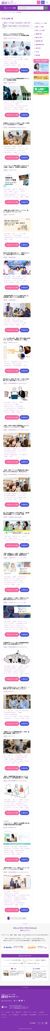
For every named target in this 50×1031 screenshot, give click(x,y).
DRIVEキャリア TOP (6, 12)
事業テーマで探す (39, 26)
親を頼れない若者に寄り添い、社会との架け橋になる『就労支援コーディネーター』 (16, 379)
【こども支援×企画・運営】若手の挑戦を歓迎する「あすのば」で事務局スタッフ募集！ (16, 339)
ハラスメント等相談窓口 (13, 1014)
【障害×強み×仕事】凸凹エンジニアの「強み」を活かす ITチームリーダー (15, 211)
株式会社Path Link (12, 827)
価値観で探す (38, 33)
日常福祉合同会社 (12, 257)
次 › (21, 918)
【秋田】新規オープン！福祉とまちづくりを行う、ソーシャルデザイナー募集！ (16, 868)
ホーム (2, 1012)
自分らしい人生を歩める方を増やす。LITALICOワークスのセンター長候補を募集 (16, 34)
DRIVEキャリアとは (27, 1012)
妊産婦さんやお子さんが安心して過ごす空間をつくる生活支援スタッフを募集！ (16, 123)
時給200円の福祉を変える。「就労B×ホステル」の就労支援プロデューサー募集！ (16, 253)
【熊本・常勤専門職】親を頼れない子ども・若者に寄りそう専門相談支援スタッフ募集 (16, 777)
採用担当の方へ (19, 1012)
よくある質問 (41, 1012)
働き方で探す (38, 37)
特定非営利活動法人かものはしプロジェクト (17, 127)
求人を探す (13, 12)
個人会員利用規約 (32, 1014)
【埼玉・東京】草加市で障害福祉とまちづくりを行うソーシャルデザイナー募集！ (16, 426)
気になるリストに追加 (12, 70)
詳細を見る (25, 70)
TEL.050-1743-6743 (18, 1005)
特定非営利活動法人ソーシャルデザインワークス (18, 429)
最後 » (24, 918)
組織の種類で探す (39, 44)
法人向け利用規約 (24, 1014)
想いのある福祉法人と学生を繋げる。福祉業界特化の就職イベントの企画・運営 (16, 513)
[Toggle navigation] (47, 2)
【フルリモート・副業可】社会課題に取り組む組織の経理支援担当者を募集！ (16, 823)
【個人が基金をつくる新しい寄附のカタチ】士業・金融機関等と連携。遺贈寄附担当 (16, 554)
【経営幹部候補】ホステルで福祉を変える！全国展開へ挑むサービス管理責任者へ (16, 296)
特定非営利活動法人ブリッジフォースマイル (17, 383)
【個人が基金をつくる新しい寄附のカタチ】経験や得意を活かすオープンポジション (16, 598)
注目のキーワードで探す (41, 23)
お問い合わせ (3, 1014)
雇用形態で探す (39, 41)
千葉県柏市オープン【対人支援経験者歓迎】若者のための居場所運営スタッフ (16, 643)
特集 (13, 1012)
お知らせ (35, 1012)
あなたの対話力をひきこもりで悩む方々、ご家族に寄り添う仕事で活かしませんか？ (16, 688)
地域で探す (38, 48)
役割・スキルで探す (40, 30)
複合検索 (37, 55)
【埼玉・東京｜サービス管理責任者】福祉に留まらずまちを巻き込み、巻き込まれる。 (16, 470)
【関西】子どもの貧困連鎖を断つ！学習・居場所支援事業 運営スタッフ (16, 732)
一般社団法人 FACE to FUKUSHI (15, 517)
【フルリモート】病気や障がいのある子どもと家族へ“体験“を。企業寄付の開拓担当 (16, 166)
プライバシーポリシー (42, 1014)
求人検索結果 (19, 12)
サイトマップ (3, 1017)
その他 (37, 51)
